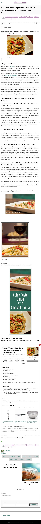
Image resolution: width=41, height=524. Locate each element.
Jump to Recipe (7, 27)
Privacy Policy (6, 515)
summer (4, 453)
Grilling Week (11, 456)
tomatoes (22, 459)
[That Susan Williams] (20, 3)
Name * (4, 502)
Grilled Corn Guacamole (11, 75)
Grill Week (11, 66)
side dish (36, 456)
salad (30, 456)
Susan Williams (8, 450)
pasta (19, 456)
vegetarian (29, 459)
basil (4, 456)
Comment (3, 493)
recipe (24, 456)
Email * (17, 502)
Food (2, 453)
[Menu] (2, 3)
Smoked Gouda (13, 459)
